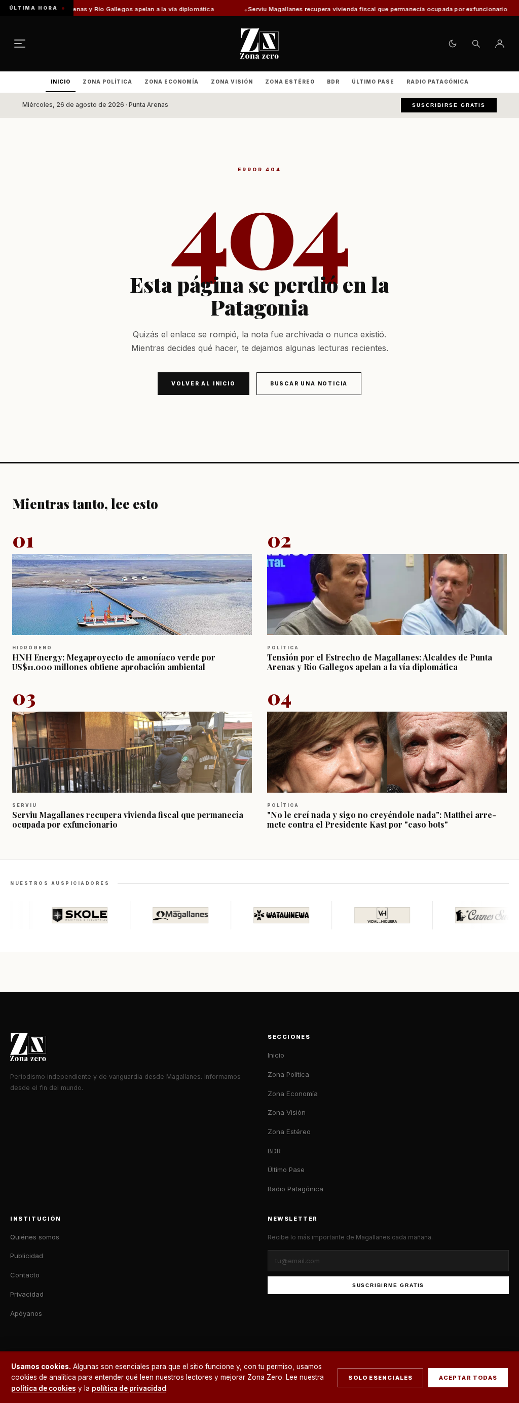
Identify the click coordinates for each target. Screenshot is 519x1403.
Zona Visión (232, 82)
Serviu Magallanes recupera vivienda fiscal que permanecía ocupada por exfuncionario (328, 9)
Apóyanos (26, 1313)
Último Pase (373, 82)
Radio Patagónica (437, 82)
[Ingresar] (500, 43)
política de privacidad (129, 1388)
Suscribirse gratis (449, 105)
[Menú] (19, 43)
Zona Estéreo (290, 82)
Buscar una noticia (309, 383)
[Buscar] (476, 43)
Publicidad (26, 1256)
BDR (333, 82)
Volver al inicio (203, 383)
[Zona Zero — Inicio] (259, 43)
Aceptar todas (468, 1377)
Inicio (60, 82)
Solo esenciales (380, 1377)
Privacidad (27, 1294)
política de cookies (43, 1388)
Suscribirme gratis (388, 1285)
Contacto (25, 1275)
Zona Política (107, 82)
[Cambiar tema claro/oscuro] (452, 43)
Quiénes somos (34, 1237)
